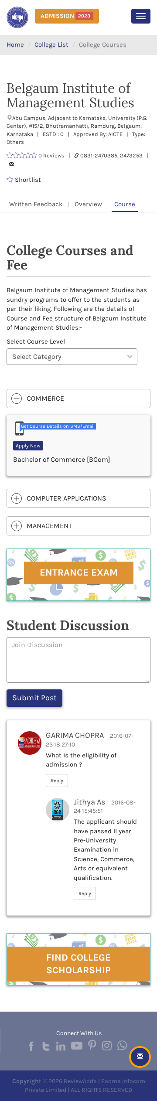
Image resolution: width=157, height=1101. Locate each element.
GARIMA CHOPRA (75, 735)
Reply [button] (57, 780)
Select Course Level (36, 341)
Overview (88, 204)
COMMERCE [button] (45, 398)
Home (15, 44)
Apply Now (28, 446)
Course (124, 204)
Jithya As (89, 802)
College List (51, 44)
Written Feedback (35, 204)
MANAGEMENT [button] (49, 526)
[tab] (78, 398)
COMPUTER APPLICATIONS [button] (66, 498)
